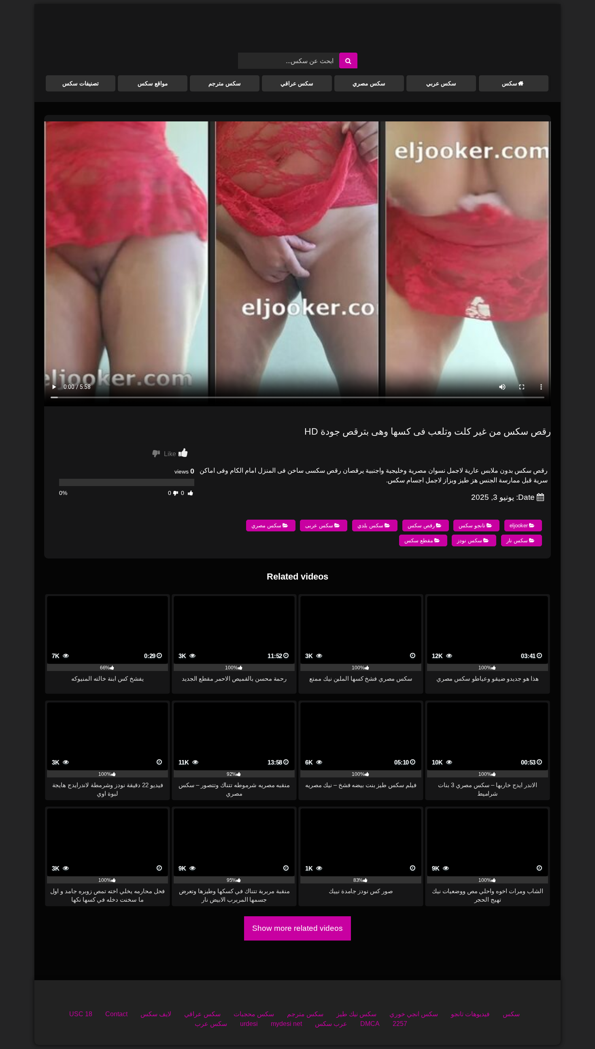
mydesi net (286, 1023)
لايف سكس (155, 1014)
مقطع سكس (418, 540)
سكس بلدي (370, 525)
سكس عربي (441, 83)
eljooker (519, 525)
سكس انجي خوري (413, 1014)
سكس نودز (469, 540)
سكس (509, 83)
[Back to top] (570, 1025)
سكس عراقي (296, 83)
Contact (116, 1014)
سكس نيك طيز (356, 1014)
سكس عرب (211, 1023)
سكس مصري (369, 83)
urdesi (249, 1023)
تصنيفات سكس (80, 83)
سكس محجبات (254, 1014)
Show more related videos (297, 928)
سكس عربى (319, 525)
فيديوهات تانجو (470, 1014)
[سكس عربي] (297, 32)
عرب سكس (331, 1023)
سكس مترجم (224, 83)
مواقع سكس (153, 83)
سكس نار (517, 540)
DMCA (370, 1023)
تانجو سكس (472, 525)
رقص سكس (421, 525)
